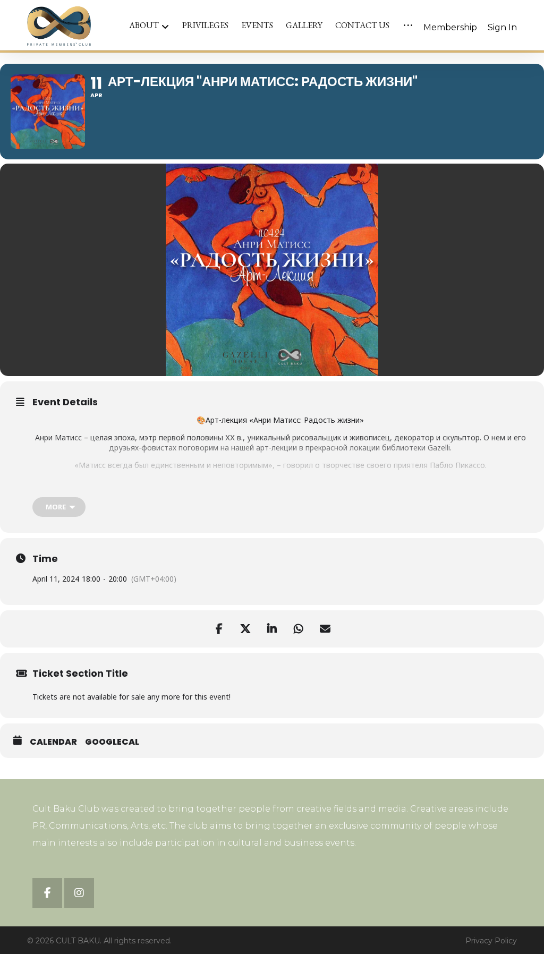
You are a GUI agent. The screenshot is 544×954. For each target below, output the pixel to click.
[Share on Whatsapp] (298, 629)
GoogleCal (112, 742)
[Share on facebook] (219, 629)
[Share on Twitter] (245, 629)
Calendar (53, 742)
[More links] (408, 25)
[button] (47, 893)
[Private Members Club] (59, 26)
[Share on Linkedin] (272, 629)
